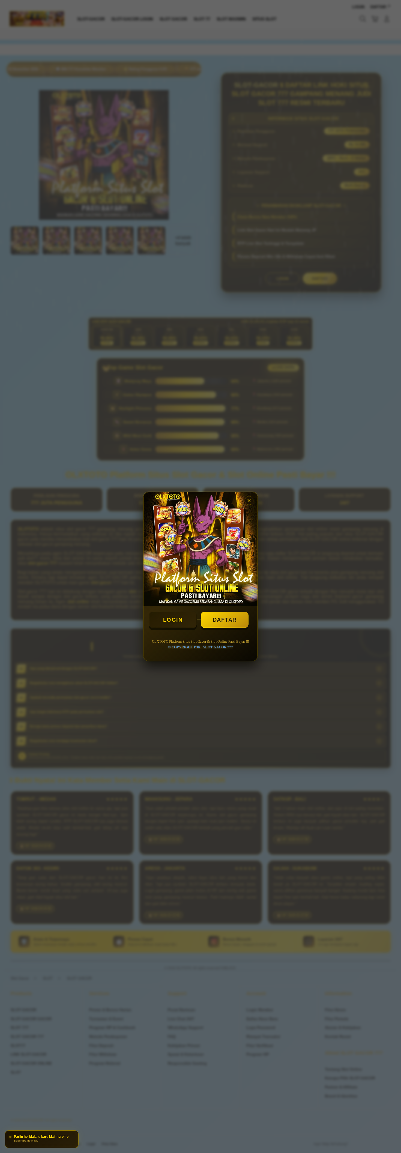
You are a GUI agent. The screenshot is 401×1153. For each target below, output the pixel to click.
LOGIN (173, 620)
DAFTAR (225, 620)
